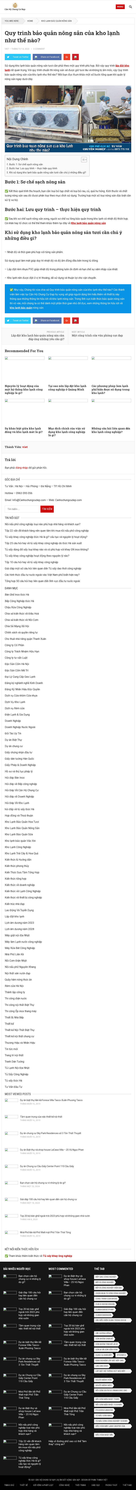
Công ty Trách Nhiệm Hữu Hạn (22, 651)
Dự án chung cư (14, 746)
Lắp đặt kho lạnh (14, 916)
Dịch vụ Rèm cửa (14, 708)
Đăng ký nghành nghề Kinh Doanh (24, 683)
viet (7, 49)
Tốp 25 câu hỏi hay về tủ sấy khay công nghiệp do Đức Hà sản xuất (43, 543)
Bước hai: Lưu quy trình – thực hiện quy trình (33, 168)
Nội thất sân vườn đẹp (17, 973)
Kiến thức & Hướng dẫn (18, 859)
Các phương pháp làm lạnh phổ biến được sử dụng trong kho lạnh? (111, 389)
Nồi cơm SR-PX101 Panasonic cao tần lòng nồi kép (111, 1391)
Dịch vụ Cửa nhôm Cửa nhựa (21, 695)
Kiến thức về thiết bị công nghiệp (23, 897)
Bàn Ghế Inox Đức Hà (17, 594)
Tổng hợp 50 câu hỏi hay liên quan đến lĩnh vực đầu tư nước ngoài (42, 581)
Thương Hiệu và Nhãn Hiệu (20, 1042)
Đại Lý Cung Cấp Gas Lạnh (20, 676)
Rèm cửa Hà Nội (14, 985)
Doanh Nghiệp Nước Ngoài (20, 727)
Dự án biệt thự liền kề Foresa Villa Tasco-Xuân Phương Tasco (51, 1100)
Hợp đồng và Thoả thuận (19, 815)
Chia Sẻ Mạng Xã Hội (17, 626)
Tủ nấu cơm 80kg (104, 1415)
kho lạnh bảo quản (21, 307)
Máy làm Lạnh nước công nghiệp (23, 941)
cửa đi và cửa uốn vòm (106, 1350)
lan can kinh (102, 1366)
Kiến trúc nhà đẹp (15, 904)
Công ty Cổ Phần (14, 645)
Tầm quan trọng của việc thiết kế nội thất (41, 1116)
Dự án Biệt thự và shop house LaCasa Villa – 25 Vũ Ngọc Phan (52, 1149)
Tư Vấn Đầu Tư (13, 1086)
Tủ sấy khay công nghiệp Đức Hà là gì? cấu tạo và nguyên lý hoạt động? (46, 537)
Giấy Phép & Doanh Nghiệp (20, 765)
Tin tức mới (11, 1049)
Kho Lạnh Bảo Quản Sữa (19, 834)
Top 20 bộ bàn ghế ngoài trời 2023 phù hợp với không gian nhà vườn (55, 1216)
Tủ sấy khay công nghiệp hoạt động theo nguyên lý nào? (37, 555)
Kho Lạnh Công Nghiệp (18, 847)
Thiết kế (9, 1023)
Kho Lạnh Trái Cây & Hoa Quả (21, 853)
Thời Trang (80, 1485)
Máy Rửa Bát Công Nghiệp (20, 948)
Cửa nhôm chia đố (104, 1339)
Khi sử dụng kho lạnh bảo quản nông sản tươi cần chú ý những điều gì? (47, 172)
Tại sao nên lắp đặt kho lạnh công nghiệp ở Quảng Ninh (67, 387)
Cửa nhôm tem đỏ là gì (107, 1344)
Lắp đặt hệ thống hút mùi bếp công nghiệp (110, 1371)
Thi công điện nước (16, 998)
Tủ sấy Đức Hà (13, 1080)
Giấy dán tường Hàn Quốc (19, 758)
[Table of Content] (84, 159)
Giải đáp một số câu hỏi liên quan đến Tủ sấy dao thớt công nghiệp (43, 568)
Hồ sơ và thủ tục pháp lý (19, 771)
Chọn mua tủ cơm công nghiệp (111, 1293)
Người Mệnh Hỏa (103, 1380)
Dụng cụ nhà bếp (104, 1355)
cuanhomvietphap (105, 1310)
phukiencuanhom (104, 1410)
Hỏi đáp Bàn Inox (15, 777)
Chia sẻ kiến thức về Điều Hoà (22, 613)
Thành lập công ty (15, 992)
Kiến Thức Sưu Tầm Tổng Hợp (22, 872)
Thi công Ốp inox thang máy (20, 1011)
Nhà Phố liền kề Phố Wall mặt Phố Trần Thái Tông (45, 1232)
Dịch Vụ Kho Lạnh (15, 702)
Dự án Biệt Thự (13, 739)
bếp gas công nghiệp (106, 1277)
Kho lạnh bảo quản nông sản (88, 223)
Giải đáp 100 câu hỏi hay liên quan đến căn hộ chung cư (48, 1199)
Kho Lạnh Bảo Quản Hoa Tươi (22, 821)
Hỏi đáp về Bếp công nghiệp (21, 784)
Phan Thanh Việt (99, 1480)
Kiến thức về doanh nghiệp (20, 885)
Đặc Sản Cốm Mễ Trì (16, 670)
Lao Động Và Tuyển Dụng (19, 910)
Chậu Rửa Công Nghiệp (18, 607)
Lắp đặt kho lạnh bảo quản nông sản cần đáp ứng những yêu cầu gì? (37, 337)
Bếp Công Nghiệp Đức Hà (19, 601)
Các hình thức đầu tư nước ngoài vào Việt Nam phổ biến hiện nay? (42, 574)
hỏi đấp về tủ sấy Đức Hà (19, 809)
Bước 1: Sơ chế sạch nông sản (26, 164)
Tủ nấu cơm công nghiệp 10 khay (111, 1421)
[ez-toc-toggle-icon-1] (82, 159)
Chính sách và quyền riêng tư (21, 632)
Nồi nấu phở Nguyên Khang (20, 966)
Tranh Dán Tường (14, 1061)
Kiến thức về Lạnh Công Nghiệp (23, 891)
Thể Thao (127, 1485)
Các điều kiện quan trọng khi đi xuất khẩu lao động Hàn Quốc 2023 (111, 1320)
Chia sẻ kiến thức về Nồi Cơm (21, 619)
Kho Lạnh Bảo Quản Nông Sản (56, 21)
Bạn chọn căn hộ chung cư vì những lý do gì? (43, 1182)
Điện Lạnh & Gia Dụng (17, 714)
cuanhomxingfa (103, 1315)
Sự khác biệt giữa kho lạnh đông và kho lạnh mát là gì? (24, 430)
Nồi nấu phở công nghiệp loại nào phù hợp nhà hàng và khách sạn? (42, 524)
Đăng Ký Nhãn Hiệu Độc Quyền (22, 689)
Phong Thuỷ (111, 1485)
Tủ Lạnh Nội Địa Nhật (17, 1067)
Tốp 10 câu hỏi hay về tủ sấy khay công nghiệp (31, 562)
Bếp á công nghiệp (105, 1282)
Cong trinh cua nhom (106, 1299)
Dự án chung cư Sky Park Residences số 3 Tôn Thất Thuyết (50, 1133)
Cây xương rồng (103, 1333)
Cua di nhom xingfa (105, 1304)
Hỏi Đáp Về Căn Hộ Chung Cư (22, 790)
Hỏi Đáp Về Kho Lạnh (17, 803)
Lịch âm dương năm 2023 (19, 922)
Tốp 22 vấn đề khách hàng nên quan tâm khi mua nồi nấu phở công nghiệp (47, 530)
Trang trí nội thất (14, 1055)
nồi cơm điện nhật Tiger (107, 1399)
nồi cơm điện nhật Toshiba (109, 1405)
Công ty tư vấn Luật (16, 657)
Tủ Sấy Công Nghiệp (16, 1074)
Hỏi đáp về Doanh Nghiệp (19, 796)
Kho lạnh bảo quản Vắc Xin (20, 840)
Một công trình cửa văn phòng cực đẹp (97, 335)
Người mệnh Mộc (104, 1385)
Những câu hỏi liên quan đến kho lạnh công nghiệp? (111, 430)
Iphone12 (121, 1355)
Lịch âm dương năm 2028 (19, 929)
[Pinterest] (75, 57)
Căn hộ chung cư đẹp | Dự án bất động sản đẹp (57, 1480)
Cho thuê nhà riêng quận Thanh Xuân (25, 638)
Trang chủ (9, 1485)
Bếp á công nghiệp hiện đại (109, 1288)
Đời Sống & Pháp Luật (43, 1485)
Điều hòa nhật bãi (104, 1435)
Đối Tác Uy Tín (13, 733)
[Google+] (67, 57)
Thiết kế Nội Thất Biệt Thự (19, 1030)
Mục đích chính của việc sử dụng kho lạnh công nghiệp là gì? (66, 432)
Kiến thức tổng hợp (15, 878)
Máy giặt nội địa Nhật (17, 935)
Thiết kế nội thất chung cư (19, 1036)
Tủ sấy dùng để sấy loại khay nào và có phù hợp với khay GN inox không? (47, 549)
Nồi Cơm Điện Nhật (16, 960)
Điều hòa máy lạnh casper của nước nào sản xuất (110, 1426)
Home (30, 21)
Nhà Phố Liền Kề (14, 954)
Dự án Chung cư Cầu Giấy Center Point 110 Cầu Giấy (47, 1166)
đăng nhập (22, 467)
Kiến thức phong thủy (17, 866)
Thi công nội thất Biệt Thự (19, 1004)
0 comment (39, 49)
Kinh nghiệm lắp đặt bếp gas (110, 1360)
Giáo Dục (96, 1485)
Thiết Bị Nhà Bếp (14, 1017)
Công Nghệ (64, 1485)
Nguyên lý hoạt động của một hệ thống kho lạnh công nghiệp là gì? (24, 389)
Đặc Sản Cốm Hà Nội (17, 664)
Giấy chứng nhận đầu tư (18, 752)
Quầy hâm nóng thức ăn (18, 979)
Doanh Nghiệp (13, 720)
